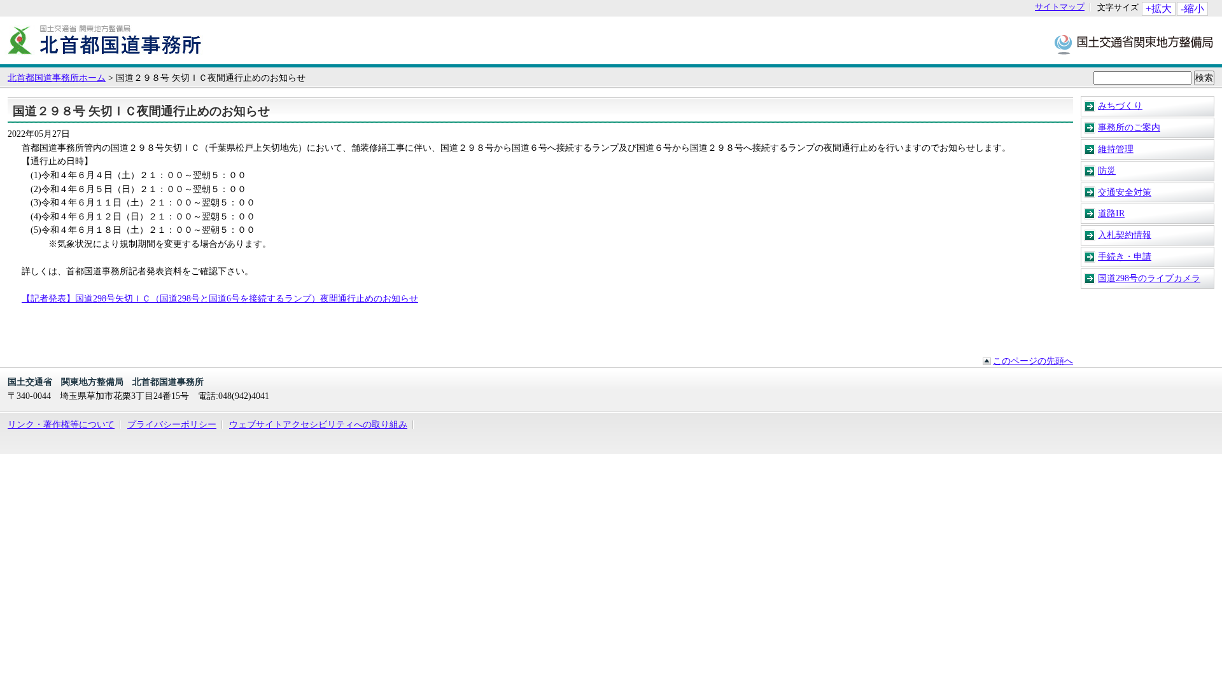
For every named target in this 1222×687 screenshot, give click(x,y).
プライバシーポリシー (171, 424)
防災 (1107, 170)
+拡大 (1159, 8)
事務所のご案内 (1129, 127)
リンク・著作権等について (61, 424)
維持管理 (1116, 149)
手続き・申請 (1124, 256)
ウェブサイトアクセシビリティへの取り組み (318, 424)
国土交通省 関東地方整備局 (1134, 43)
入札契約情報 (1124, 235)
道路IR (1111, 213)
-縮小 (1192, 8)
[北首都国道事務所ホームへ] (105, 58)
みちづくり (1120, 106)
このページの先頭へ (1033, 361)
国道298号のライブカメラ (1149, 278)
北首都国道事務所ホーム (57, 78)
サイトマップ (1060, 7)
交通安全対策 (1124, 192)
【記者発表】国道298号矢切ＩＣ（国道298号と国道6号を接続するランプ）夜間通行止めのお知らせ (220, 298)
